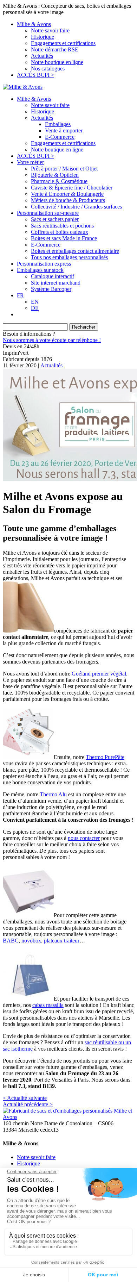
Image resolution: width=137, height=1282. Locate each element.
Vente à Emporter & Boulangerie (67, 194)
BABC (11, 941)
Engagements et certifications (63, 43)
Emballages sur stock (40, 270)
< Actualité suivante (25, 1098)
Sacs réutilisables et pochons (62, 226)
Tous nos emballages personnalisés (69, 257)
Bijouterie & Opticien (55, 175)
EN (35, 302)
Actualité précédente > (28, 1104)
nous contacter (84, 838)
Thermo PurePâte (105, 757)
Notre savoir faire (50, 30)
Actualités (42, 56)
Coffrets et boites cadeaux (59, 232)
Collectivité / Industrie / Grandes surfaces (76, 207)
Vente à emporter (64, 130)
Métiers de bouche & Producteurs (68, 200)
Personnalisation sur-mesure (48, 213)
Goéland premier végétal (99, 674)
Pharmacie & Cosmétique (59, 181)
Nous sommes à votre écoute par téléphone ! (52, 340)
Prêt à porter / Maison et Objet (64, 169)
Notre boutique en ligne (57, 62)
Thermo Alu (53, 794)
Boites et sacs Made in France (64, 238)
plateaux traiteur (61, 941)
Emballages (58, 124)
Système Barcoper (51, 289)
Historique (42, 37)
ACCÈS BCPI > (35, 75)
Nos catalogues (48, 68)
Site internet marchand (55, 283)
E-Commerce (59, 137)
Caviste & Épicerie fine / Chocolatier (71, 188)
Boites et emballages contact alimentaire (75, 251)
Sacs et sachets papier (55, 219)
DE (35, 308)
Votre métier (30, 162)
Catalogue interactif (52, 276)
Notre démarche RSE (54, 49)
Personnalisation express (44, 264)
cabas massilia (48, 1005)
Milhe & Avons (34, 24)
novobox (31, 941)
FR (20, 295)
